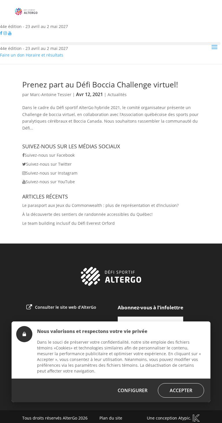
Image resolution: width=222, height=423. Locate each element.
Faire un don (12, 55)
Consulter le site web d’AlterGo (65, 307)
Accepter (181, 390)
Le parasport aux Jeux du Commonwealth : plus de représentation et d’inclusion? (100, 205)
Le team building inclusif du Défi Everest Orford (68, 223)
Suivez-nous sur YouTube (50, 181)
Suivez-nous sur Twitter (49, 164)
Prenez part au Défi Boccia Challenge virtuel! (100, 84)
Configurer (132, 390)
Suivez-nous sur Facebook (50, 155)
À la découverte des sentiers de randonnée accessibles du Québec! (87, 214)
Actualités (117, 94)
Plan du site (110, 418)
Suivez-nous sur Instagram (51, 173)
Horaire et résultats (44, 55)
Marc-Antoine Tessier (50, 94)
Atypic (184, 418)
